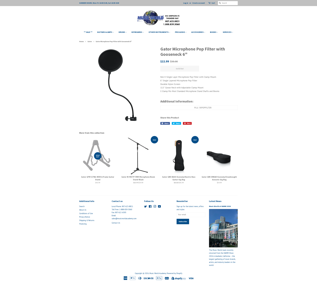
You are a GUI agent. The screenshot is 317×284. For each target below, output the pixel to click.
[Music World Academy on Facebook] (150, 207)
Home (81, 41)
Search (82, 206)
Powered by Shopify (174, 273)
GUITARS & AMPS (105, 32)
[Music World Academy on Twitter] (145, 207)
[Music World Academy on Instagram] (154, 207)
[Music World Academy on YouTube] (159, 207)
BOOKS (213, 32)
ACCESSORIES (197, 32)
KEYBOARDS (137, 32)
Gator (90, 41)
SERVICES (227, 32)
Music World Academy (157, 273)
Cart (213, 3)
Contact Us (116, 223)
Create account (198, 3)
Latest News (215, 201)
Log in (185, 3)
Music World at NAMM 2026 (220, 206)
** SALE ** (88, 32)
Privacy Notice (84, 217)
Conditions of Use (86, 213)
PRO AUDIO (180, 32)
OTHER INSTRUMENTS (159, 32)
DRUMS (122, 32)
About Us (82, 210)
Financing (83, 224)
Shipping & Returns (86, 220)
